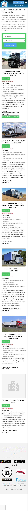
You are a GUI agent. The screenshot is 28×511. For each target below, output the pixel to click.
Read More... (14, 453)
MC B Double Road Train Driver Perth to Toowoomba (13, 142)
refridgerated (6, 449)
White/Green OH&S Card (13, 451)
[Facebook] (10, 465)
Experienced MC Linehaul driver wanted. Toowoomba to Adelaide (13, 73)
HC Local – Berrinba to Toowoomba (13, 270)
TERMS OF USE (9, 489)
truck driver (21, 447)
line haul (12, 449)
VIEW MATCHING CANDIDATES (10, 116)
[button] (16, 2)
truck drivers (14, 447)
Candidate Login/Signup (19, 5)
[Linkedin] (14, 465)
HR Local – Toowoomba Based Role (13, 401)
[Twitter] (12, 465)
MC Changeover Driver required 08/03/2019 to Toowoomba (13, 336)
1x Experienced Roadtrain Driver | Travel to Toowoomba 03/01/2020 (13, 205)
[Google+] (17, 465)
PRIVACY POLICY (18, 489)
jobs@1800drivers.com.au (10, 484)
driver (16, 449)
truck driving (6, 447)
